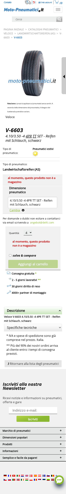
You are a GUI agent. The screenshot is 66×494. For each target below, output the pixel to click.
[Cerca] (59, 19)
